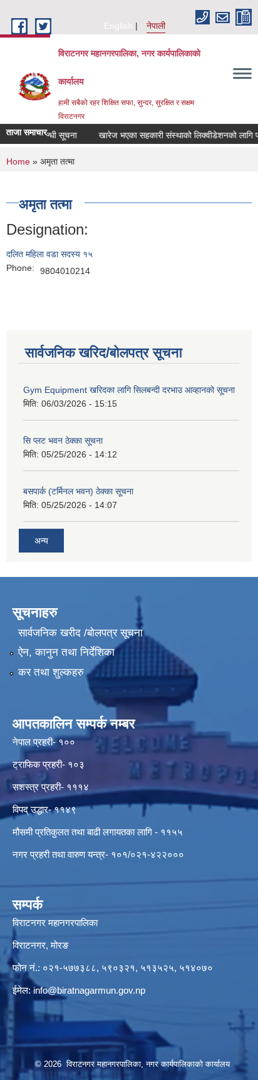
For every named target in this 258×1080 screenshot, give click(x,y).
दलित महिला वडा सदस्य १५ (49, 254)
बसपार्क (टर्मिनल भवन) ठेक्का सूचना (78, 491)
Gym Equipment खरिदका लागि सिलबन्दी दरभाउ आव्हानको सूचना (129, 390)
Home (18, 161)
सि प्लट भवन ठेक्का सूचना (63, 441)
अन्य (41, 541)
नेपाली (156, 26)
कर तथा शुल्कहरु (51, 672)
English (118, 26)
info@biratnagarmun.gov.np (89, 990)
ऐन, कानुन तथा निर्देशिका (66, 652)
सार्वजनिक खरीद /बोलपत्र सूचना (80, 633)
